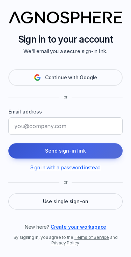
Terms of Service (91, 237)
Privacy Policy (65, 242)
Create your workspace (78, 227)
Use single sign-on (65, 201)
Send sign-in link (65, 151)
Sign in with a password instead (65, 167)
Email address (25, 112)
